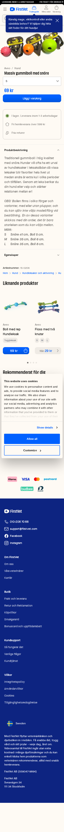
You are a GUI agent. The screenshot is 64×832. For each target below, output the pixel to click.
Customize (30, 450)
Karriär (8, 578)
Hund (17, 68)
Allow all (32, 438)
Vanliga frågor (12, 654)
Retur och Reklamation (18, 605)
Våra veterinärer (13, 571)
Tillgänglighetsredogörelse (20, 702)
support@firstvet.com (23, 529)
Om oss (9, 564)
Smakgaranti (11, 619)
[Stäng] (57, 20)
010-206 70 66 (19, 522)
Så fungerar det (13, 647)
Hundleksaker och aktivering (38, 273)
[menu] (5, 9)
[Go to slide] (27, 362)
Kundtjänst (11, 661)
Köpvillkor (10, 612)
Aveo (7, 68)
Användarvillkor (13, 689)
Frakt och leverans (15, 599)
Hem (5, 273)
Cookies (9, 695)
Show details (45, 427)
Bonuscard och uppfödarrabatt (23, 626)
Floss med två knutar (45, 331)
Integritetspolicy (14, 682)
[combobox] (32, 81)
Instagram (16, 543)
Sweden (21, 723)
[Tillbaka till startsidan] (19, 9)
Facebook (16, 536)
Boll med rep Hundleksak (12, 331)
